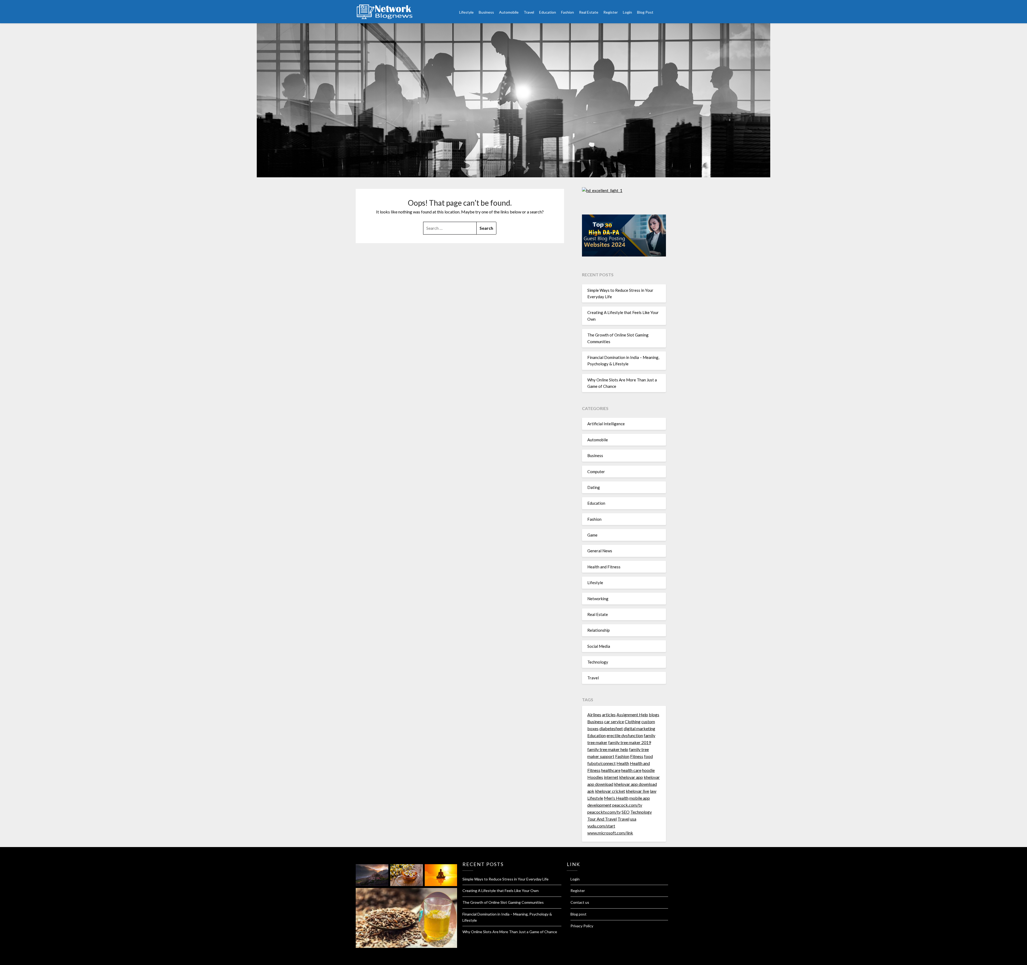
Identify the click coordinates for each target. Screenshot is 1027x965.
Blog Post (645, 12)
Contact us (579, 902)
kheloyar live (637, 791)
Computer (596, 471)
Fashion (567, 12)
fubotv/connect (601, 763)
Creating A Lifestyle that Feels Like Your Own (500, 890)
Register (610, 12)
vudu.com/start (601, 825)
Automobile (509, 12)
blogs (654, 714)
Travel (529, 12)
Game (592, 535)
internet (611, 777)
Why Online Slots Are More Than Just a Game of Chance (509, 931)
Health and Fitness (603, 566)
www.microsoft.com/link (610, 832)
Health (622, 763)
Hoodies (595, 777)
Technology (597, 662)
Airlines (594, 714)
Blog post (578, 914)
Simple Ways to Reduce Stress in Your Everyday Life (505, 879)
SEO (626, 811)
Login (627, 12)
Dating (593, 487)
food (648, 756)
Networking (597, 598)
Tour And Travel (602, 818)
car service (614, 721)
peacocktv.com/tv (604, 811)
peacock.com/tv (627, 804)
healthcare (610, 770)
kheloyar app (631, 777)
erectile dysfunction (625, 735)
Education (547, 12)
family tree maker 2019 (629, 742)
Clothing (633, 721)
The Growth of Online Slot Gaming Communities (503, 902)
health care (631, 770)
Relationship (598, 630)
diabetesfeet (611, 728)
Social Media (598, 646)
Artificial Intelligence (606, 423)
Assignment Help (632, 714)
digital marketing (639, 728)
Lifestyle (466, 12)
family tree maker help (607, 749)
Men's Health (616, 798)
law (653, 791)
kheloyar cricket (610, 791)
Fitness (636, 756)
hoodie (648, 770)
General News (599, 550)
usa (633, 818)
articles (609, 714)
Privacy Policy (581, 926)
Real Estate (588, 12)
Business (486, 12)
